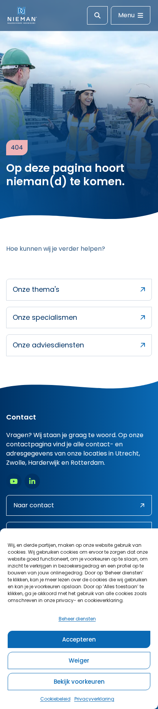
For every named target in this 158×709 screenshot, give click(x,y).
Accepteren (79, 639)
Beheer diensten (77, 618)
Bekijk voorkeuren (79, 682)
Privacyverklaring (94, 699)
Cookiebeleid (55, 699)
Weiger (79, 660)
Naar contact (33, 505)
